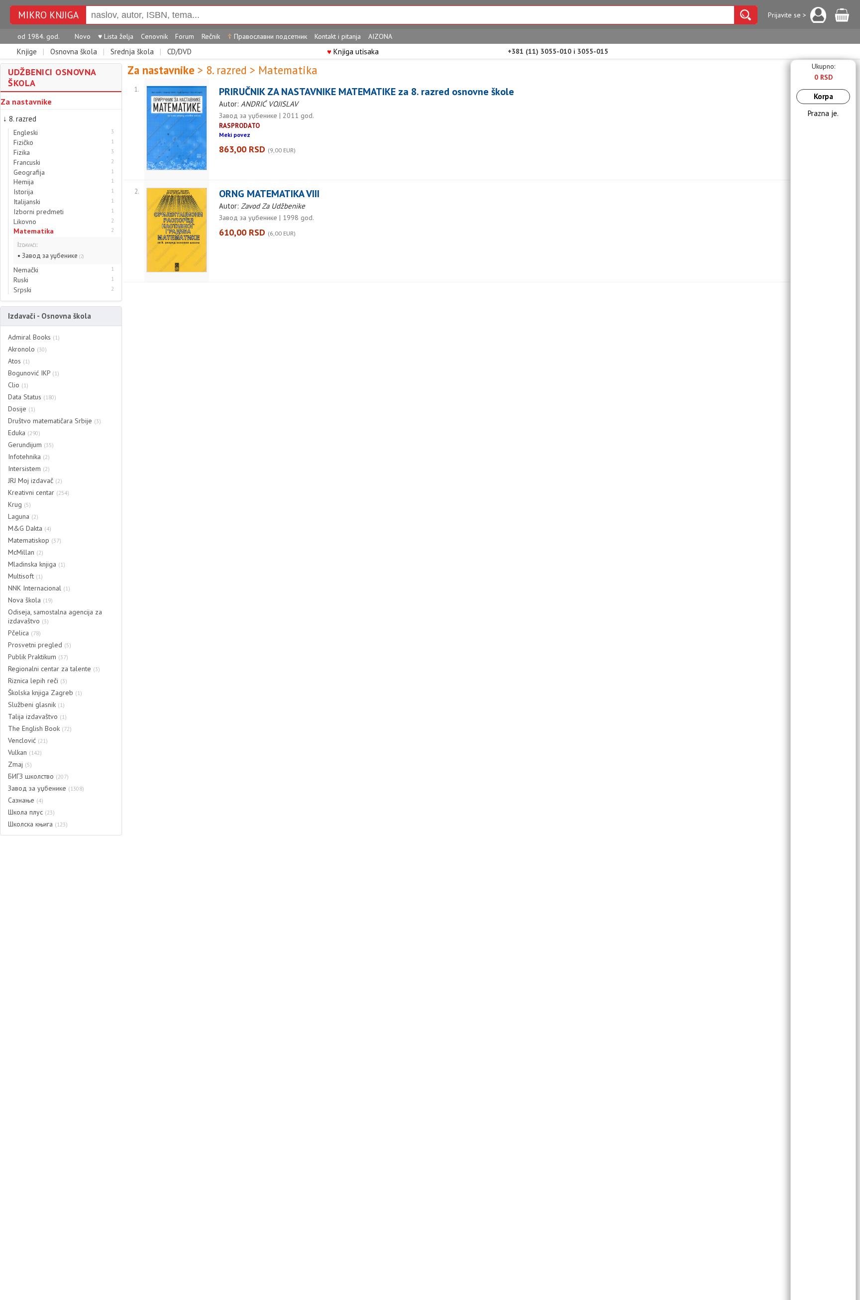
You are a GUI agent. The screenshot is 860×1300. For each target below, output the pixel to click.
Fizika (21, 152)
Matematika (33, 231)
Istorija (23, 192)
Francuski (26, 162)
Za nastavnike (26, 102)
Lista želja (115, 36)
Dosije (21, 408)
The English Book (40, 728)
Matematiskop (34, 540)
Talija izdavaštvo (37, 716)
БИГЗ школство (38, 776)
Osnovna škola (73, 51)
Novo (83, 36)
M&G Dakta (29, 528)
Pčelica (24, 632)
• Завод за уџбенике (50, 255)
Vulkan (25, 752)
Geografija (29, 172)
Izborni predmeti (38, 212)
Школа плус (31, 812)
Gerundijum (31, 444)
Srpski (22, 290)
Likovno (24, 222)
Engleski (25, 132)
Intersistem (29, 468)
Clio (18, 384)
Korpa (823, 96)
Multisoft (25, 576)
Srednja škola (132, 51)
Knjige (27, 51)
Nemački (25, 270)
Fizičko (23, 142)
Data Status (32, 396)
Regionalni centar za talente (54, 668)
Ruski (20, 280)
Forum (184, 36)
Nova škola (30, 599)
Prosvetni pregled (39, 644)
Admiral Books (34, 337)
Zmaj (20, 764)
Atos (19, 360)
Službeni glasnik (36, 704)
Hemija (23, 182)
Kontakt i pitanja (338, 36)
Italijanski (26, 202)
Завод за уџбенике (46, 788)
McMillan (25, 552)
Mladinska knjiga (36, 564)
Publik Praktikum (38, 656)
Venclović (28, 740)
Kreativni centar (38, 492)
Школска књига (38, 824)
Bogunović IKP (33, 372)
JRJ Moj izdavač (35, 480)
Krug (19, 504)
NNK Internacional (39, 588)
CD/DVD (179, 51)
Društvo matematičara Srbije (54, 420)
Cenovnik (154, 36)
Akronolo (27, 349)
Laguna (23, 516)
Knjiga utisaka (353, 51)
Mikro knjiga (48, 15)
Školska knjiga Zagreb (45, 692)
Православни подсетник (267, 36)
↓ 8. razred (19, 118)
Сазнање (25, 800)
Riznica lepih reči (37, 680)
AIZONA (380, 36)
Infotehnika (29, 456)
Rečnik (211, 36)
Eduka (24, 432)
